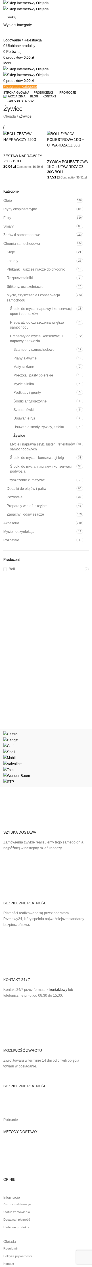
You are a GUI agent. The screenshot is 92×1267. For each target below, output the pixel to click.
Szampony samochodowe (33, 349)
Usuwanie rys (24, 418)
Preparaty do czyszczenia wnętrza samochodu (37, 325)
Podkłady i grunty (27, 392)
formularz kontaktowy (50, 990)
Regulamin (11, 1248)
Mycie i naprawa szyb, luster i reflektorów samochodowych (42, 446)
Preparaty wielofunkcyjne (27, 506)
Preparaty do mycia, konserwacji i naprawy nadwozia (36, 338)
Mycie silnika (23, 384)
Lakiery (12, 261)
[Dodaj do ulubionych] (21, 148)
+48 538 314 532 (20, 101)
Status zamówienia (16, 1212)
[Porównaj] (9, 148)
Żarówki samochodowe (21, 235)
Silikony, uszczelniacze (25, 286)
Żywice (19, 435)
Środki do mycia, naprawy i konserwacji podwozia (41, 469)
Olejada (9, 116)
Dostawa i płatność (16, 1219)
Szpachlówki (23, 410)
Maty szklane (23, 367)
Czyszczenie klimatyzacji (26, 480)
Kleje (11, 252)
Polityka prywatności (17, 1256)
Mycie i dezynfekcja (18, 531)
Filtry (7, 218)
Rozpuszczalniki (20, 278)
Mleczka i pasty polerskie (33, 375)
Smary (8, 226)
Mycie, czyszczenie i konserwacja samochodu (33, 297)
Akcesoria (11, 523)
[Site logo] (26, 3)
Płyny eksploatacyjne (20, 209)
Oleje (7, 200)
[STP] (46, 758)
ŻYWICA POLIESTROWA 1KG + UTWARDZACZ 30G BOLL (67, 167)
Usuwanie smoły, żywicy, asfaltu (38, 427)
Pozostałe (15, 497)
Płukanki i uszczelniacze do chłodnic (36, 269)
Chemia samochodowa (21, 243)
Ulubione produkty (16, 1227)
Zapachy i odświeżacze (25, 514)
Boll (12, 569)
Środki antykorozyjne (30, 401)
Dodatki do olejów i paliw (26, 488)
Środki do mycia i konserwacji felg (37, 458)
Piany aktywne (25, 358)
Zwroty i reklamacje (17, 1204)
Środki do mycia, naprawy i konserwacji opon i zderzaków (41, 311)
